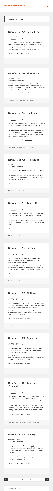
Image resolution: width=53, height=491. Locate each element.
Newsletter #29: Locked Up (23, 31)
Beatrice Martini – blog (14, 5)
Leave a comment (29, 61)
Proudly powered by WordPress (15, 488)
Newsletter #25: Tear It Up (23, 202)
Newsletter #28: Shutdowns (23, 73)
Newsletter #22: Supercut (22, 338)
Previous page (6, 479)
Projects (30, 422)
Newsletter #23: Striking (22, 293)
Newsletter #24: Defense (22, 248)
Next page (47, 479)
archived (13, 38)
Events (21, 422)
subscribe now (28, 53)
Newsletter (21, 61)
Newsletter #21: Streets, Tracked (21, 384)
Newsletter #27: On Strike (23, 112)
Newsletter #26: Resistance (23, 159)
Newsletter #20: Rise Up (21, 434)
